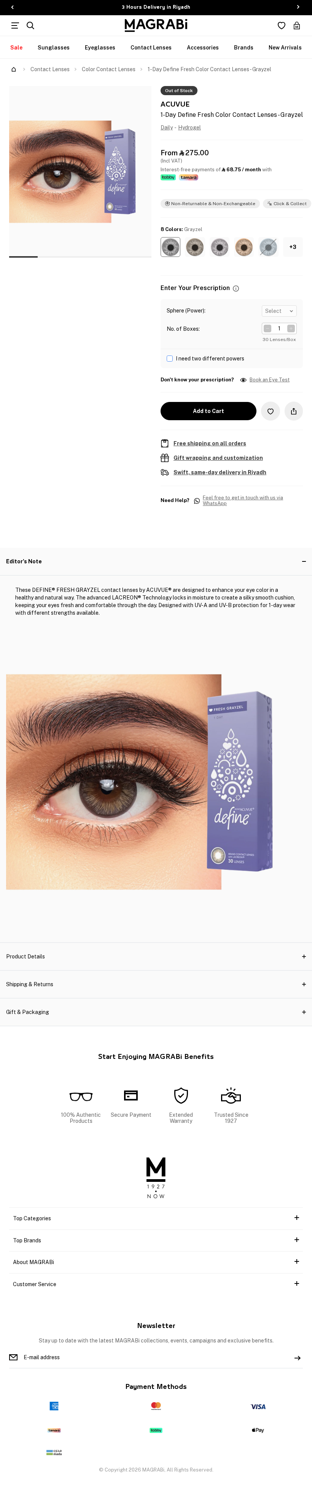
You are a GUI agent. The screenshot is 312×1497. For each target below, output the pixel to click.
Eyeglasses (100, 48)
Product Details (25, 956)
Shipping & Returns (29, 984)
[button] (170, 247)
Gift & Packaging (27, 1012)
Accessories (203, 48)
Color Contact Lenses (108, 69)
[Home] (13, 69)
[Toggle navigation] (15, 25)
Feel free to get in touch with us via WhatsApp (243, 500)
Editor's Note (24, 561)
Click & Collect (290, 203)
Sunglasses (54, 48)
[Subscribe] (297, 1357)
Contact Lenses (151, 48)
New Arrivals (285, 48)
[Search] (30, 25)
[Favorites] (281, 25)
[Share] (294, 411)
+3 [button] (293, 247)
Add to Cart (208, 411)
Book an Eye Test (270, 380)
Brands (243, 48)
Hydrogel (189, 127)
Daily (167, 127)
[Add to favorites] (270, 411)
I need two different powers (210, 359)
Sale (16, 48)
